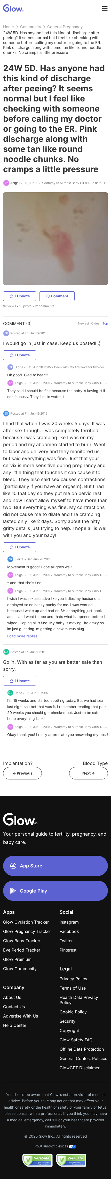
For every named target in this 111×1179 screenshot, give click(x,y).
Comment (59, 296)
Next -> (88, 773)
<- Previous (23, 773)
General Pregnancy (65, 26)
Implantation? (18, 763)
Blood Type (95, 763)
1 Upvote (22, 296)
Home (8, 26)
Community (30, 26)
